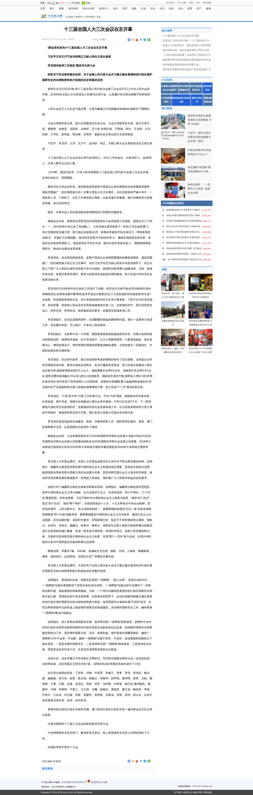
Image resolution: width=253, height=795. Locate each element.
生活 (162, 8)
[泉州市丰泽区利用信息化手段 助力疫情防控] (200, 290)
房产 (199, 8)
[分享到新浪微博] (137, 39)
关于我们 (178, 792)
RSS (198, 2)
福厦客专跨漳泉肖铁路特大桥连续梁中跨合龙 (187, 59)
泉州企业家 (88, 8)
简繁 (191, 2)
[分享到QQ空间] (133, 39)
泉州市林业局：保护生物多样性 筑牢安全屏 (186, 50)
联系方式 (188, 792)
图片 (52, 8)
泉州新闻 (73, 8)
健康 (208, 8)
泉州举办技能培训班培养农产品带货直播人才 (187, 69)
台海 (143, 8)
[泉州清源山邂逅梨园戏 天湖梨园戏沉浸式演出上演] (200, 318)
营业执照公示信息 (99, 782)
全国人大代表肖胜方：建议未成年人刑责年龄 (187, 45)
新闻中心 (104, 8)
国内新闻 (90, 17)
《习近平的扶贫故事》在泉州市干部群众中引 (187, 55)
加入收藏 (182, 2)
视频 (61, 8)
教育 (189, 8)
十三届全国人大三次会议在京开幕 (181, 35)
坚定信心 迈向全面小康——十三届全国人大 (186, 40)
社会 (152, 8)
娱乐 (115, 8)
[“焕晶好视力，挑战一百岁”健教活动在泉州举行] (173, 345)
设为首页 (170, 2)
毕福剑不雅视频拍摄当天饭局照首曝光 (186, 220)
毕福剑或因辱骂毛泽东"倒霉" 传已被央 (186, 248)
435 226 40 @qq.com (202, 786)
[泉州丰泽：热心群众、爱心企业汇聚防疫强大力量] (173, 290)
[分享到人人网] (145, 39)
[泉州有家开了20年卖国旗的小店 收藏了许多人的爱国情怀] (200, 345)
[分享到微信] (148, 39)
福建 (134, 8)
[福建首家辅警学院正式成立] (173, 318)
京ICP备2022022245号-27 (74, 782)
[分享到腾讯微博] (141, 39)
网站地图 (207, 2)
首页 (42, 8)
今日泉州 (69, 17)
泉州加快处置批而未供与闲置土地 (181, 64)
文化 (180, 8)
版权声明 (197, 792)
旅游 (171, 8)
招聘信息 (207, 792)
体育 (124, 8)
